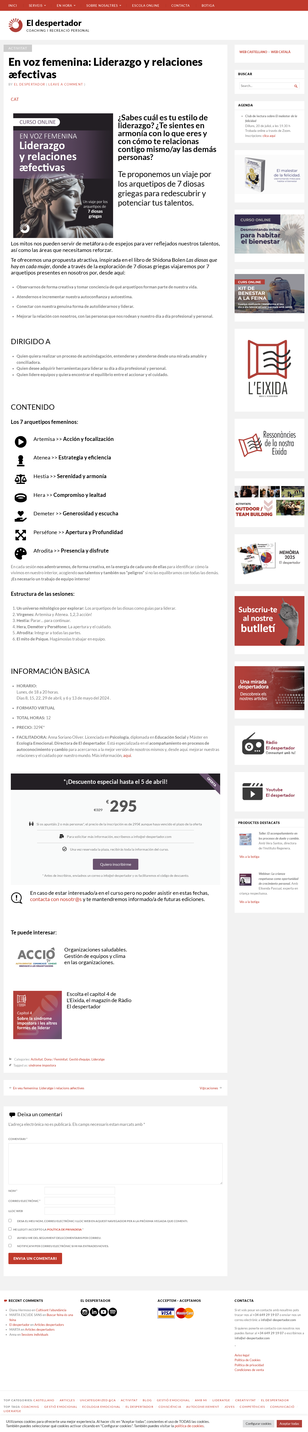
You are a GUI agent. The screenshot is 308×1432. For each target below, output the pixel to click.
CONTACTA (180, 5)
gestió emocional (60, 1406)
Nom (12, 1190)
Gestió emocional (173, 1400)
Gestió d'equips (79, 1059)
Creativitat (245, 1400)
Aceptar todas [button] (289, 1424)
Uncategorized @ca (98, 1400)
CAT (15, 99)
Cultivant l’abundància (51, 1310)
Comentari (17, 1138)
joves (230, 1406)
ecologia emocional (101, 1406)
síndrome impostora (42, 1065)
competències (252, 1406)
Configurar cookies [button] (258, 1424)
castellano (43, 1400)
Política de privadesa (64, 1229)
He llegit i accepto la (48, 1229)
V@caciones (209, 1088)
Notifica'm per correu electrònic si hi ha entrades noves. (63, 1246)
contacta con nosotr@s (56, 899)
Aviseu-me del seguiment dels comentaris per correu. (59, 1237)
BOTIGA (208, 5)
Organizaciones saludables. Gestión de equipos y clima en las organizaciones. (95, 955)
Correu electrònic (24, 1200)
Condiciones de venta (249, 1370)
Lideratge (98, 1059)
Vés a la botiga (249, 857)
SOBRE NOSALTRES (102, 5)
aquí (127, 755)
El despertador (54, 23)
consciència (170, 1406)
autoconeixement (202, 1406)
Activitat (17, 48)
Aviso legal (242, 1355)
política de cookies (189, 1426)
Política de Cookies (248, 1360)
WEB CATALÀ (280, 52)
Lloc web (15, 1211)
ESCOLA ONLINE (146, 5)
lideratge (12, 1411)
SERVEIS (36, 5)
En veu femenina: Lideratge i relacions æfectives (48, 1088)
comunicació (282, 1406)
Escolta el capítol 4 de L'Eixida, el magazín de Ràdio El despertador (99, 1000)
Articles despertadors (49, 1325)
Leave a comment (65, 84)
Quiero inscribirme (115, 864)
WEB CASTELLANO (253, 52)
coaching (30, 1406)
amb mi (201, 1400)
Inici (12, 5)
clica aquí (269, 136)
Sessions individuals (34, 1334)
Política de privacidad (249, 1365)
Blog (147, 1400)
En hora (64, 5)
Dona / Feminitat (56, 1059)
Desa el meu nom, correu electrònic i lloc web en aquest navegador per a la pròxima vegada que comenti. (102, 1221)
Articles (67, 1400)
